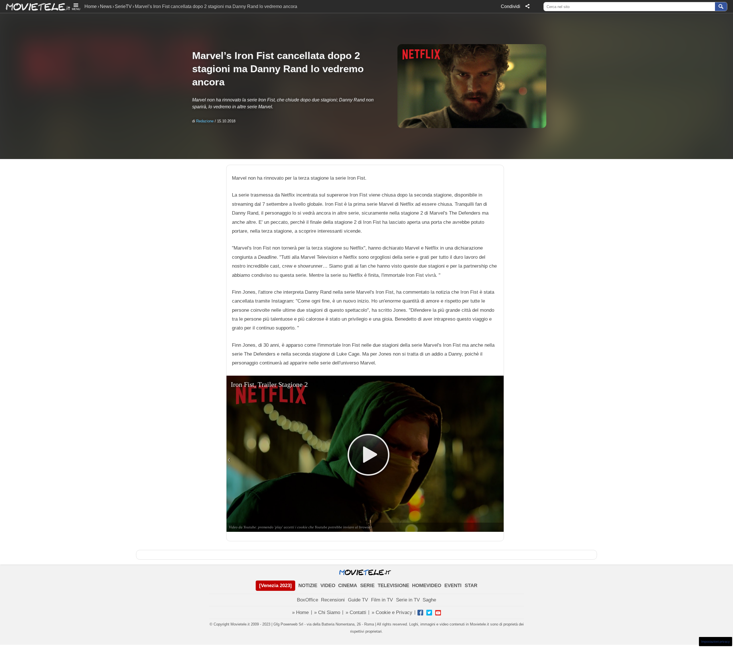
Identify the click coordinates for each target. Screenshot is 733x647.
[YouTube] (438, 612)
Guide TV (358, 600)
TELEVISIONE (393, 585)
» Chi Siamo (327, 612)
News (106, 6)
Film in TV (382, 600)
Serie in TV (408, 600)
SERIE (367, 585)
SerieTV (123, 6)
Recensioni (333, 600)
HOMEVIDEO (426, 585)
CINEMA (347, 585)
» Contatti (356, 612)
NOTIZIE (307, 585)
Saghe (429, 600)
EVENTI (453, 585)
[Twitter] (429, 612)
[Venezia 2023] (275, 585)
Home (90, 6)
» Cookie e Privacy (392, 612)
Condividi (510, 6)
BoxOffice (307, 600)
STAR (471, 585)
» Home (300, 612)
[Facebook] (420, 612)
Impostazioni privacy (715, 641)
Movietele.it (35, 6)
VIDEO (327, 585)
